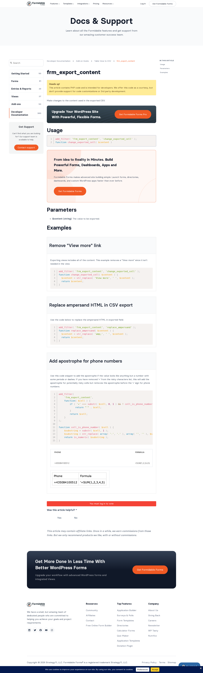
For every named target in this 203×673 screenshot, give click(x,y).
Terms (162, 662)
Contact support (26, 147)
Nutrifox (152, 635)
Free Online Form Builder (99, 625)
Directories (122, 625)
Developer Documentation (58, 61)
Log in (143, 3)
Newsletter (154, 625)
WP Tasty (153, 630)
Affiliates (90, 615)
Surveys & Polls (125, 615)
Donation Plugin (125, 645)
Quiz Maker (123, 635)
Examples (59, 227)
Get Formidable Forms (162, 3)
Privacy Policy (149, 662)
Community (92, 610)
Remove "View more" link (75, 245)
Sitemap (172, 662)
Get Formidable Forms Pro (133, 114)
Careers (152, 620)
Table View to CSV (102, 61)
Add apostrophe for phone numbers (85, 361)
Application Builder (126, 610)
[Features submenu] (59, 3)
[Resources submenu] (113, 3)
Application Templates (128, 640)
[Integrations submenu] (88, 3)
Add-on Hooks (82, 61)
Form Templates (125, 620)
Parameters (62, 209)
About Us (153, 610)
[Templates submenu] (73, 3)
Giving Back (154, 615)
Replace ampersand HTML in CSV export (91, 305)
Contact (90, 620)
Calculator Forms (126, 630)
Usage (55, 130)
